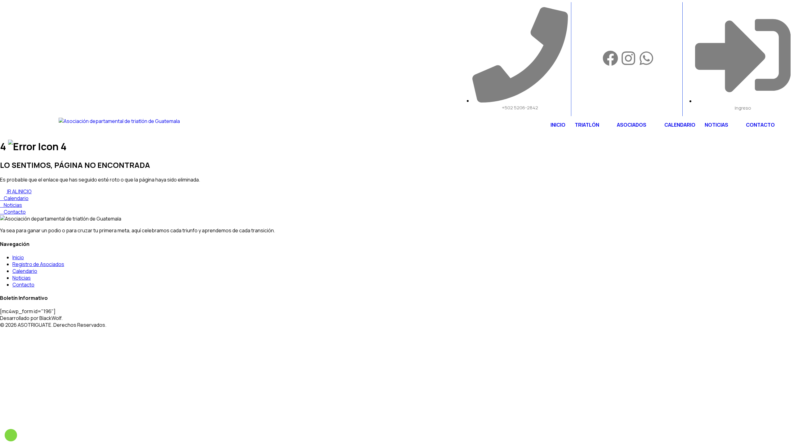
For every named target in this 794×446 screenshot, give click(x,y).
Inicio (558, 124)
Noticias (716, 124)
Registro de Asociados (38, 264)
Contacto (760, 124)
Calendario (679, 124)
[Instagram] (628, 58)
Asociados (631, 124)
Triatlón (587, 124)
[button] (591, 125)
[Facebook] (610, 58)
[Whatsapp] (646, 58)
